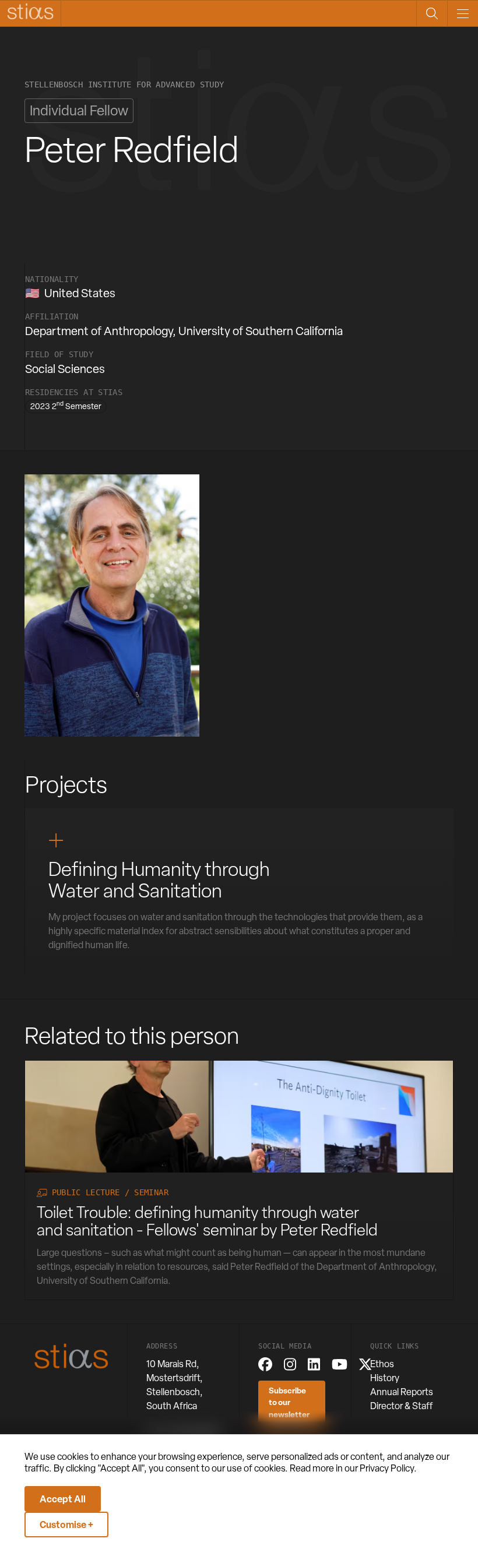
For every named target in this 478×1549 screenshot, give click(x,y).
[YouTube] (339, 1364)
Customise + (66, 1524)
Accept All (63, 1498)
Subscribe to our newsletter (289, 1402)
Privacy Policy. (388, 1468)
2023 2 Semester (65, 405)
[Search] (431, 13)
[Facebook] (265, 1364)
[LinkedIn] (314, 1364)
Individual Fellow (79, 110)
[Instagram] (290, 1364)
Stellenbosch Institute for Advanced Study (124, 84)
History (384, 1378)
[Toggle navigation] (462, 13)
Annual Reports (401, 1392)
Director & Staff (401, 1406)
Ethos (382, 1364)
